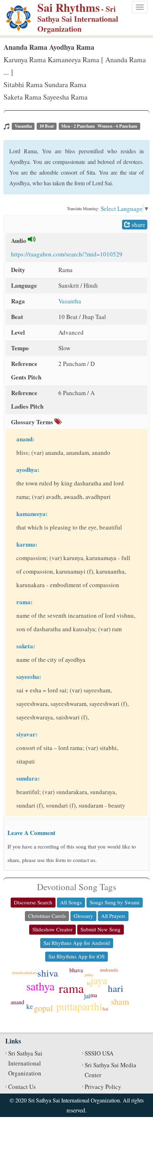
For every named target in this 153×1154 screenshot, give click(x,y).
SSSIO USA (99, 1053)
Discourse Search (33, 902)
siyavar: (27, 734)
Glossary (83, 915)
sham (120, 1001)
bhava (76, 970)
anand (17, 1002)
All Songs (71, 902)
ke (29, 1006)
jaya (98, 980)
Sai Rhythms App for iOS (76, 956)
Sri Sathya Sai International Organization (25, 1063)
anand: (25, 439)
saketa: (25, 646)
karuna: (26, 544)
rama (71, 988)
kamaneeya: (32, 513)
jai (87, 995)
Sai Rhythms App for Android (76, 942)
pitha (89, 974)
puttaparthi (79, 1006)
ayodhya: (27, 469)
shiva (47, 973)
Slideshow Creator (52, 929)
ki (88, 983)
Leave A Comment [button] (31, 832)
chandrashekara (24, 972)
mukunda (109, 970)
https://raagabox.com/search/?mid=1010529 (66, 254)
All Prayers (113, 915)
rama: (24, 601)
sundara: (28, 778)
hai (105, 1008)
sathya (40, 986)
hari (115, 988)
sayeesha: (28, 676)
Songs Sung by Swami (114, 902)
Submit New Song (100, 929)
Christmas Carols (47, 915)
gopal (43, 1008)
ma (93, 995)
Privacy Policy (103, 1087)
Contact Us (22, 1087)
